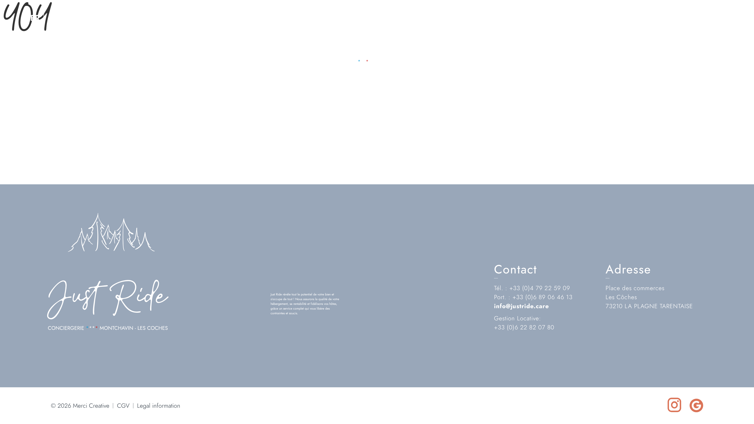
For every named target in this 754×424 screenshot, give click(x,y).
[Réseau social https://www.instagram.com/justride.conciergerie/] (710, 18)
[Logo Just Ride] (107, 329)
